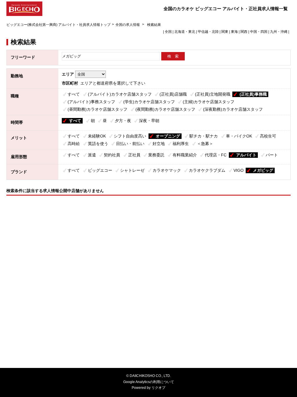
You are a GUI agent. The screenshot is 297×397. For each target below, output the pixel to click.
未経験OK (97, 136)
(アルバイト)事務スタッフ (91, 101)
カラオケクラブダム (207, 170)
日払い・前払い (130, 143)
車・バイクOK (239, 136)
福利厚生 (181, 143)
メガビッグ (263, 170)
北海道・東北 (184, 32)
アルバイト (246, 155)
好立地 (159, 143)
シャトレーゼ (132, 170)
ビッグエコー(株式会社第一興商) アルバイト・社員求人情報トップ (58, 25)
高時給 (74, 143)
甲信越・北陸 (208, 32)
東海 (234, 32)
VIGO (238, 170)
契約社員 (112, 155)
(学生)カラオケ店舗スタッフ (149, 101)
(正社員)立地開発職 (212, 94)
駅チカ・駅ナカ (203, 136)
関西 (243, 32)
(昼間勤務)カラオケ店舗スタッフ (97, 109)
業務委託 (156, 155)
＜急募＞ (205, 143)
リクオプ (158, 388)
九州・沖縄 (278, 32)
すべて (74, 94)
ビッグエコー (100, 170)
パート (272, 155)
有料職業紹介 (185, 155)
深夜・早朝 (149, 120)
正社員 (134, 155)
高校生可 (268, 136)
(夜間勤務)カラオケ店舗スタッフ (165, 109)
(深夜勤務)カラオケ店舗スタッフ (233, 109)
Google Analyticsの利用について (148, 382)
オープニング (168, 136)
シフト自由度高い (130, 136)
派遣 (92, 155)
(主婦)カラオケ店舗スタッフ (208, 101)
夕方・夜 (123, 120)
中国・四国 (258, 32)
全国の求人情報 (128, 25)
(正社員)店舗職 (173, 94)
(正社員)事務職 (253, 94)
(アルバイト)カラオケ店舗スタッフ (120, 94)
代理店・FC (216, 155)
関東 (224, 32)
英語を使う (98, 143)
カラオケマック (167, 170)
